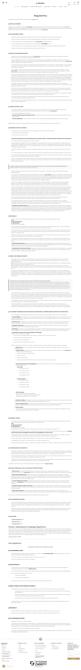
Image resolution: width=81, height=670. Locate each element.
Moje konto (37, 654)
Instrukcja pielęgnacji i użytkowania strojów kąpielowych (40, 656)
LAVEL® (65, 6)
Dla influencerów (55, 647)
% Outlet (60, 6)
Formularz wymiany (16, 523)
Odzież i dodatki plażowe (36, 6)
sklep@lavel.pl (27, 472)
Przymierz (54, 6)
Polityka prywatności (23, 652)
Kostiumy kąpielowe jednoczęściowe (6, 656)
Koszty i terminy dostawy (40, 647)
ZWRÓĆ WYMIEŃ (69, 4)
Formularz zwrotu (15, 521)
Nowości (4, 646)
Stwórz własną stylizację (40, 645)
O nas (20, 645)
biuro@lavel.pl (67, 350)
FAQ (36, 650)
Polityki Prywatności (49, 463)
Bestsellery (16, 6)
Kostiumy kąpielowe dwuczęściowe (6, 654)
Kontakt (53, 645)
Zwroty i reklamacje (39, 648)
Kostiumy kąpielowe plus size (7, 659)
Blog (20, 647)
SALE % (3, 649)
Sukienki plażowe (5, 661)
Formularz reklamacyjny (17, 519)
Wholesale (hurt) (55, 648)
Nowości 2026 (47, 6)
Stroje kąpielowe (24, 6)
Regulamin (21, 650)
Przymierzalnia (22, 648)
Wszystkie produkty (6, 651)
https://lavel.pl (29, 26)
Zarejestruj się (38, 652)
